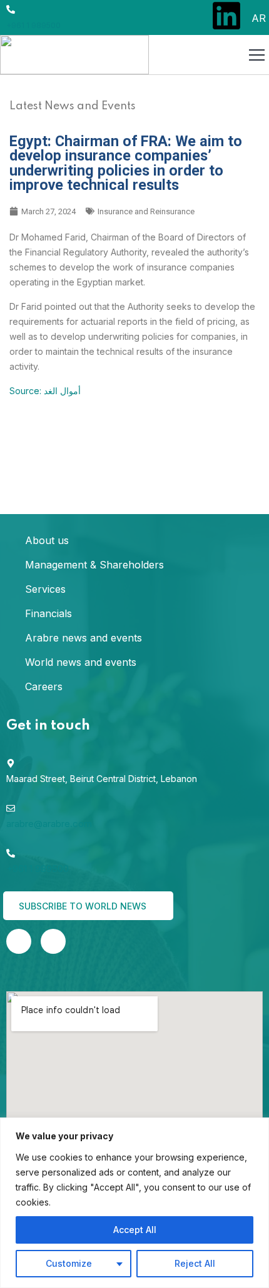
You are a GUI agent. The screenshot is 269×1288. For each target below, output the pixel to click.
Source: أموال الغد (45, 390)
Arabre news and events (83, 638)
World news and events (80, 662)
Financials (48, 613)
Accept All (134, 1229)
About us (47, 540)
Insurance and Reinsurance (146, 211)
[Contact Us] (53, 941)
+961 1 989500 (33, 25)
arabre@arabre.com (49, 824)
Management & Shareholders (94, 564)
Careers (44, 686)
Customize (69, 1263)
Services (45, 589)
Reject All (195, 1263)
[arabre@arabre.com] (10, 808)
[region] (134, 1202)
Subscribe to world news (84, 906)
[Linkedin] (226, 15)
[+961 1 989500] (10, 9)
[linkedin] (18, 941)
